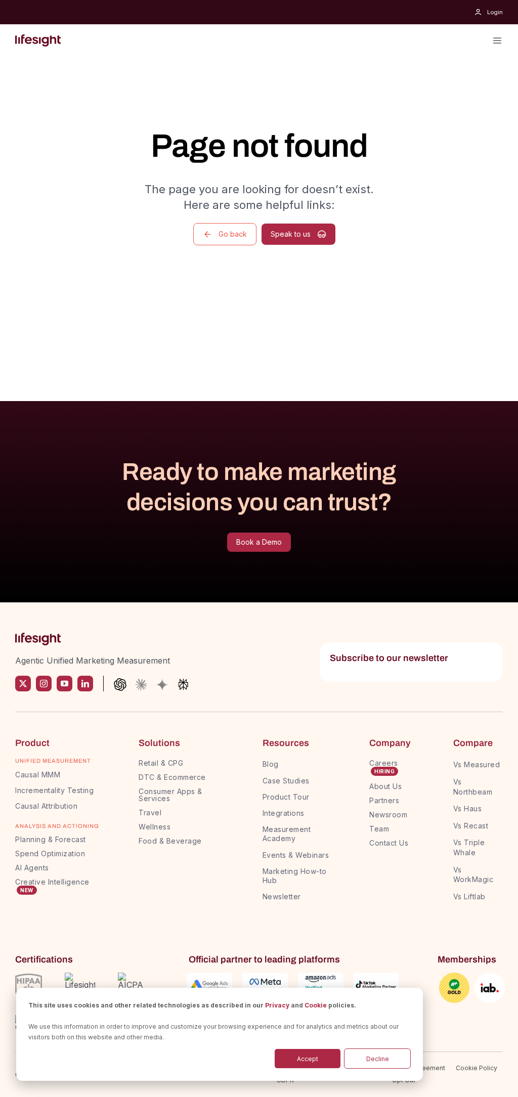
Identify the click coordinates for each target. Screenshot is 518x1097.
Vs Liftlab (469, 896)
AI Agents (32, 867)
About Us (385, 786)
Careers (383, 763)
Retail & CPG (161, 763)
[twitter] (23, 683)
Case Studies (286, 780)
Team (380, 828)
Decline (377, 1059)
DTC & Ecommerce (172, 777)
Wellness (154, 826)
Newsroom (388, 814)
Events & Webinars (296, 855)
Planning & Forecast (50, 839)
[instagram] (44, 683)
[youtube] (64, 683)
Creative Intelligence (52, 881)
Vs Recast (471, 825)
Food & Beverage (170, 841)
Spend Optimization (50, 853)
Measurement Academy (287, 834)
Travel (150, 812)
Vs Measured (476, 764)
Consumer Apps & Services (170, 795)
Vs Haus (467, 808)
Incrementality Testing (54, 790)
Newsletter (282, 896)
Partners (384, 800)
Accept (307, 1059)
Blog (271, 764)
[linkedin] (85, 683)
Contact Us (388, 843)
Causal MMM (37, 774)
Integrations (284, 813)
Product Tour (286, 797)
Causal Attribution (46, 806)
